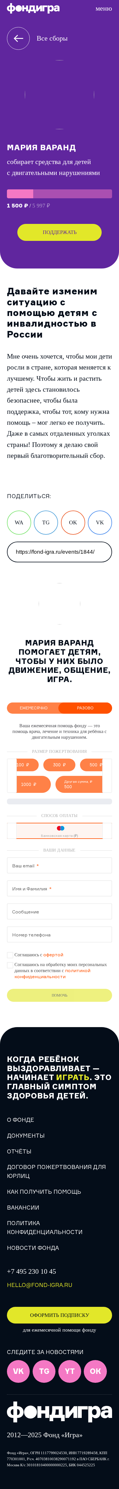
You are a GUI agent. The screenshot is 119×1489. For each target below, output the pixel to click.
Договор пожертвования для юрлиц (56, 1171)
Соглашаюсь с (38, 954)
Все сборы (52, 38)
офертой (53, 954)
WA (19, 522)
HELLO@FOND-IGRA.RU (39, 1285)
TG (46, 522)
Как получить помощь (44, 1191)
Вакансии (23, 1207)
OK (73, 522)
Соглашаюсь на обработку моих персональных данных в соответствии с (60, 970)
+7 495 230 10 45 (31, 1271)
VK (100, 522)
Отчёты (19, 1151)
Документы (25, 1135)
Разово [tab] (85, 708)
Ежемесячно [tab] (34, 708)
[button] (23, 765)
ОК (95, 1371)
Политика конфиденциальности (45, 1227)
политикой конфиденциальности (52, 973)
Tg (44, 1371)
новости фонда (33, 1247)
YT (70, 1371)
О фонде (20, 1119)
